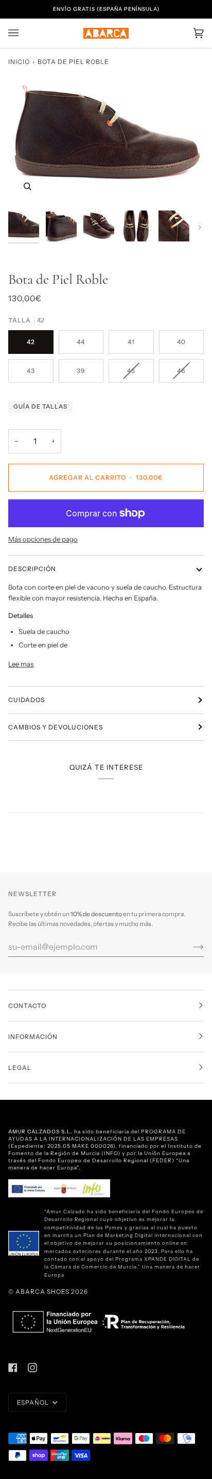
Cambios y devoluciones (55, 727)
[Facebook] (12, 1367)
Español (33, 1402)
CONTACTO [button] (27, 1006)
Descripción (32, 569)
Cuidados (26, 700)
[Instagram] (32, 1367)
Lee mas (20, 664)
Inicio (19, 62)
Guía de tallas (40, 406)
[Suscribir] (190, 946)
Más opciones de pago (43, 539)
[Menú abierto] (23, 33)
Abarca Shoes (42, 1291)
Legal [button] (19, 1067)
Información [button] (33, 1037)
